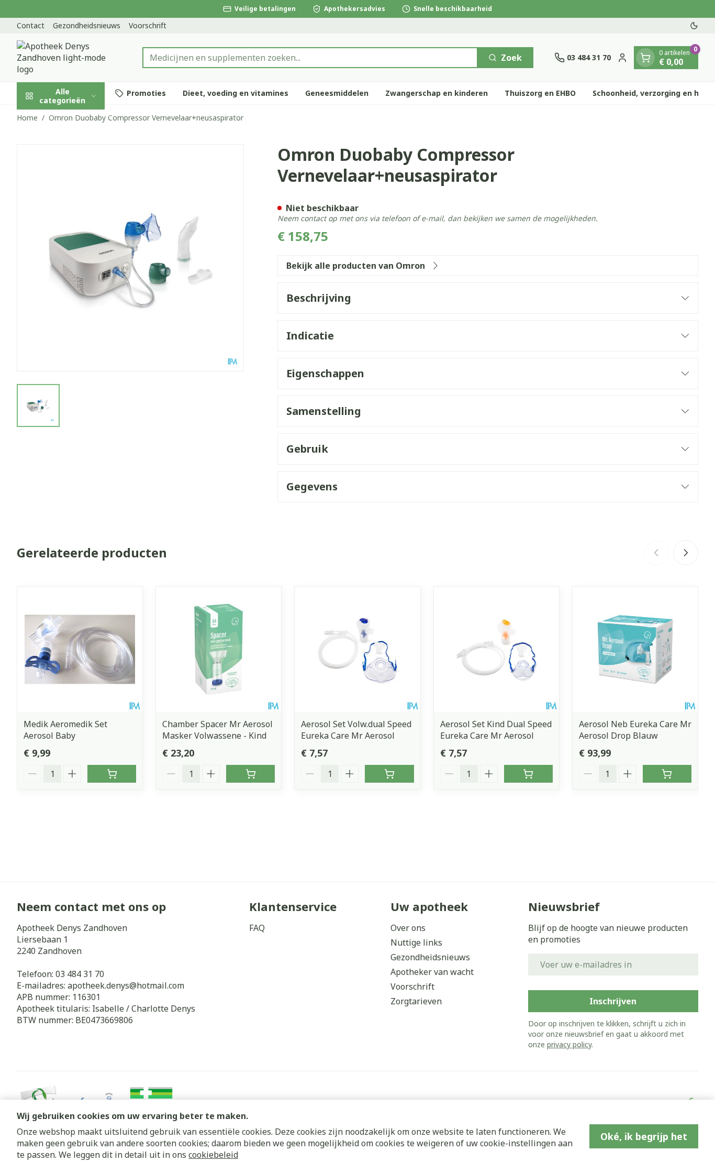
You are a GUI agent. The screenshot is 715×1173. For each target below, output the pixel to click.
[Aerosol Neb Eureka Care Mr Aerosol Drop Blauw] (635, 649)
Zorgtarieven (416, 1001)
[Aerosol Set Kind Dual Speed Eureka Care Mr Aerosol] (496, 649)
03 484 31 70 (79, 974)
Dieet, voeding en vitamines (235, 93)
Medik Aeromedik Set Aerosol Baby (65, 729)
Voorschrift (147, 25)
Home (27, 118)
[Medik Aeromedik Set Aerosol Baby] (79, 649)
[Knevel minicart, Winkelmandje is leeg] (645, 57)
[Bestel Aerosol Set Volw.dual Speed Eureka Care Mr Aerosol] (389, 774)
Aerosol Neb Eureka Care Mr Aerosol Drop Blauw (635, 729)
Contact (30, 25)
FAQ (257, 928)
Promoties (146, 93)
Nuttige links (416, 942)
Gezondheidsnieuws (86, 25)
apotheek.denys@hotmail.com (126, 985)
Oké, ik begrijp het (643, 1136)
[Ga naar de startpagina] (69, 57)
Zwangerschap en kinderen (436, 93)
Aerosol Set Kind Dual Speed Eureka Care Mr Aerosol (496, 729)
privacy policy (569, 1044)
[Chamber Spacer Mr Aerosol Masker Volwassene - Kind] (218, 649)
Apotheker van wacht (432, 972)
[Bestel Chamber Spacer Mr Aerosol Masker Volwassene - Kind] (250, 774)
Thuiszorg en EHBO (540, 93)
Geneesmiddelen (336, 93)
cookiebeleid (213, 1154)
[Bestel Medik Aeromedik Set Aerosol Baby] (111, 774)
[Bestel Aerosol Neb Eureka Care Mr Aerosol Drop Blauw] (667, 774)
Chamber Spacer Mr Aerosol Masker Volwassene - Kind (217, 729)
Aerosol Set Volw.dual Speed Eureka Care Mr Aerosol (356, 729)
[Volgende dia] (685, 552)
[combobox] (310, 57)
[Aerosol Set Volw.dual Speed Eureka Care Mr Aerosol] (357, 649)
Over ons (408, 928)
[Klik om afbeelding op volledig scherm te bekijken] (130, 258)
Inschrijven (612, 1001)
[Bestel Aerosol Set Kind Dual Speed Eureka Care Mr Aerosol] (528, 774)
